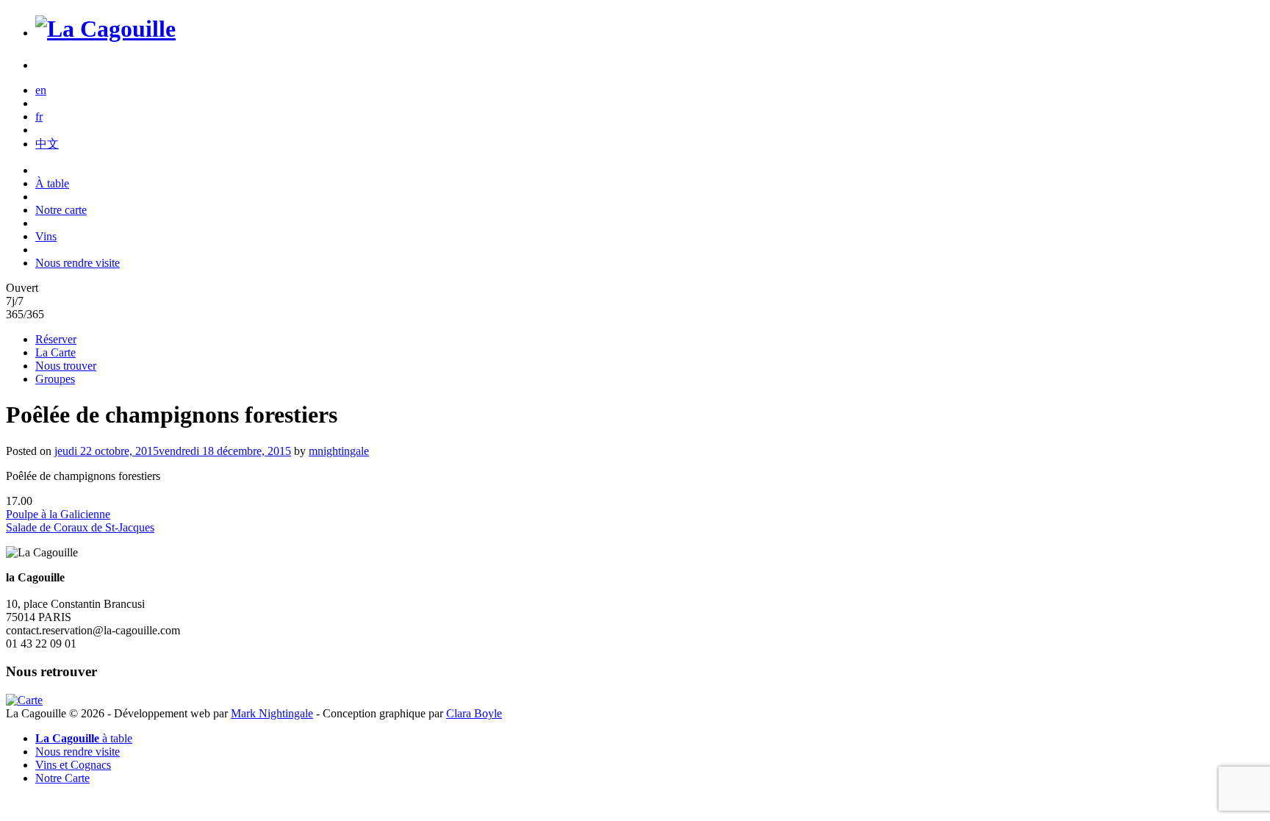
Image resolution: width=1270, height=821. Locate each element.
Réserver (55, 339)
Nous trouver (65, 365)
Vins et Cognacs (73, 765)
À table (52, 183)
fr (39, 116)
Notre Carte (62, 778)
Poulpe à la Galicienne (58, 514)
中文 (47, 143)
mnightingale (339, 451)
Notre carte (61, 210)
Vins (46, 236)
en (40, 90)
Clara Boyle (474, 713)
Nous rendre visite (77, 263)
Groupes (55, 379)
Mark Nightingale (272, 713)
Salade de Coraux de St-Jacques (80, 527)
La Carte (55, 352)
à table (83, 738)
